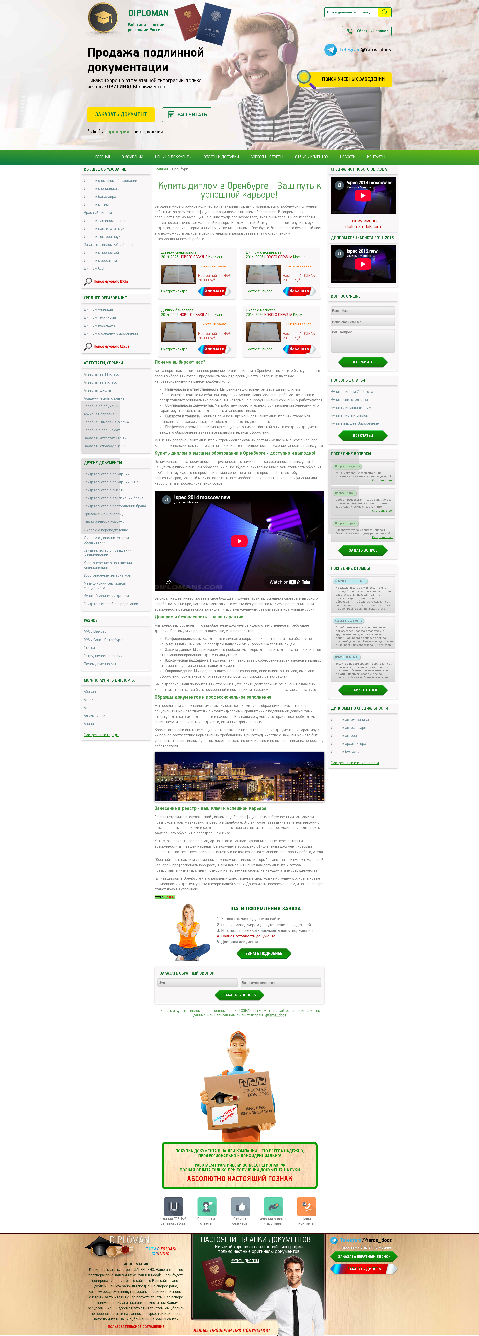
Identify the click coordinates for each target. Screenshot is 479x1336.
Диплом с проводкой (101, 253)
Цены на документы (173, 157)
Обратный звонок (372, 31)
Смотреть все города (101, 735)
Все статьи (363, 436)
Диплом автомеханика (350, 720)
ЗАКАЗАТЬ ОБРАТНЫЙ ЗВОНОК (364, 1257)
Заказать (214, 291)
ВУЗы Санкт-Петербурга (103, 640)
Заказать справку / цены (104, 446)
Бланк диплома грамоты (104, 522)
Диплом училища (98, 309)
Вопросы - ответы (267, 157)
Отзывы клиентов (311, 157)
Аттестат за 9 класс (100, 382)
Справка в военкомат (102, 430)
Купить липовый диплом (351, 407)
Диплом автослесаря (348, 728)
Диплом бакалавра (100, 197)
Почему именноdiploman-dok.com (363, 224)
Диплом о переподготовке (106, 530)
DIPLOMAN (129, 1240)
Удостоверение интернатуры (107, 575)
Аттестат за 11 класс (101, 374)
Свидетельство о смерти (104, 490)
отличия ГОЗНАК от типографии (172, 1221)
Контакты (376, 157)
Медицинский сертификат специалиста (105, 585)
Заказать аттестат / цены (105, 438)
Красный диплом (98, 213)
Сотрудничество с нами (103, 656)
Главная (102, 157)
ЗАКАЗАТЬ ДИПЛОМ (364, 1269)
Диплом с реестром (100, 261)
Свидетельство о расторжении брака (115, 506)
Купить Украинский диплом (106, 596)
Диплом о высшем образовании (110, 181)
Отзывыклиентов (239, 1221)
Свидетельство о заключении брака (114, 498)
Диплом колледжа (99, 325)
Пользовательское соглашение (136, 1327)
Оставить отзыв (363, 690)
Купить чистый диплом (350, 415)
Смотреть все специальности (355, 763)
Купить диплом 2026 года (352, 392)
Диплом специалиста (101, 189)
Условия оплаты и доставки (273, 1221)
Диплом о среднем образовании (111, 333)
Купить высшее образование (355, 423)
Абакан (90, 692)
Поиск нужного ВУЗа (111, 281)
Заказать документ (121, 114)
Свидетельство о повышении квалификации (108, 552)
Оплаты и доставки (221, 157)
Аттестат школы (97, 390)
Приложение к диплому (103, 514)
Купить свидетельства (349, 400)
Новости (347, 157)
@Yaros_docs (275, 1015)
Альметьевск (94, 716)
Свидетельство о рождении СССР (111, 482)
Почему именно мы (100, 664)
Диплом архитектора (348, 744)
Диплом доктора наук (102, 237)
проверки (118, 132)
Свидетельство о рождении (107, 474)
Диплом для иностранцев (105, 221)
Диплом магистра (99, 205)
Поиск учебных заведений (353, 79)
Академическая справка (104, 398)
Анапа (89, 724)
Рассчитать (192, 115)
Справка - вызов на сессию (106, 422)
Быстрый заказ (214, 266)
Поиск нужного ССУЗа (111, 346)
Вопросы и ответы (206, 1221)
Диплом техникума (100, 317)
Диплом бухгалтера (347, 752)
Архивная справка (99, 414)
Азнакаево (93, 700)
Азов (88, 708)
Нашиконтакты (306, 1221)
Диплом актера (344, 736)
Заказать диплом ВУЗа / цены (108, 245)
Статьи (89, 648)
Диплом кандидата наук (104, 229)
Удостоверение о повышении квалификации (108, 565)
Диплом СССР (94, 269)
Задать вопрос (363, 550)
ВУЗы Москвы (95, 632)
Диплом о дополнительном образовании (106, 540)
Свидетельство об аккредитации (111, 604)
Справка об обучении (101, 406)
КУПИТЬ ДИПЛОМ (245, 1261)
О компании (132, 157)
